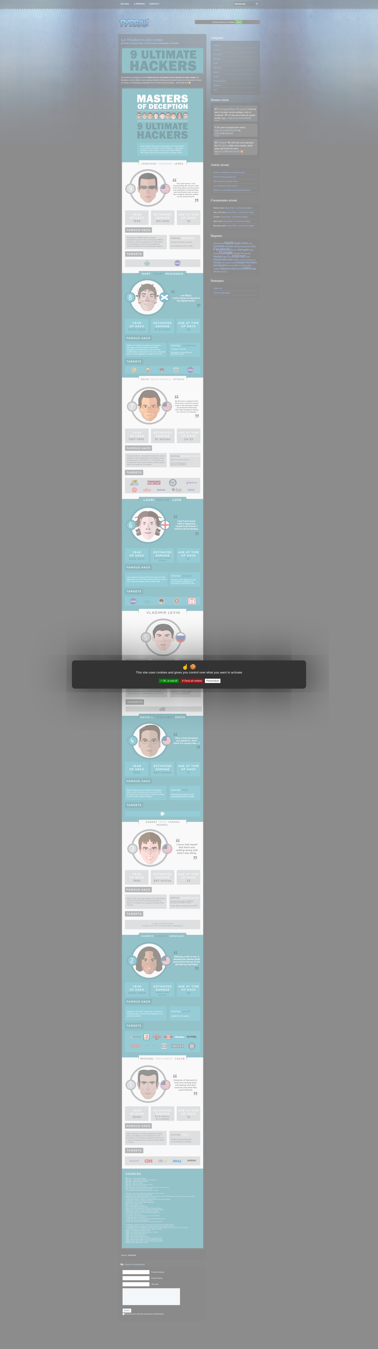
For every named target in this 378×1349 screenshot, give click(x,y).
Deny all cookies (193, 681)
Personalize (212, 681)
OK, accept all (169, 681)
